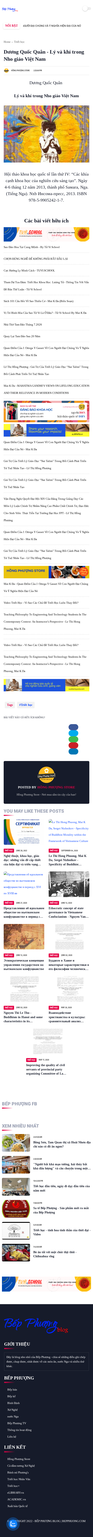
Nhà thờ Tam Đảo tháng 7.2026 (23, 324)
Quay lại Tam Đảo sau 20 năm (22, 336)
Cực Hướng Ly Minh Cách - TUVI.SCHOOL (29, 270)
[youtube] (36, 1528)
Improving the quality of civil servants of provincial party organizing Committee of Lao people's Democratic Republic (45, 1070)
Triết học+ (13, 1486)
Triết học (19, 41)
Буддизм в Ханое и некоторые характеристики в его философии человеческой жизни (69, 965)
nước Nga (13, 1416)
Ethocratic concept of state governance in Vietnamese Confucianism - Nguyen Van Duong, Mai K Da (67, 913)
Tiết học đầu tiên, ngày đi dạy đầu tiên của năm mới (61, 1188)
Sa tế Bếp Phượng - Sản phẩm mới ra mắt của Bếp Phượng (61, 1210)
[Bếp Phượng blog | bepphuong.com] (10, 11)
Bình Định (13, 1403)
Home (7, 41)
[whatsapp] (73, 739)
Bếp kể (11, 1396)
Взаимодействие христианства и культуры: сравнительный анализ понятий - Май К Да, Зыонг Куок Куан (68, 1017)
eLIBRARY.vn (15, 1492)
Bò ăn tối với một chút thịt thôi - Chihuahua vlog (55, 1254)
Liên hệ (11, 1436)
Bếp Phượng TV (16, 1423)
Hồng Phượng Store (18, 1459)
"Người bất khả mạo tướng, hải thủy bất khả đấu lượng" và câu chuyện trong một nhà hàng (60, 1167)
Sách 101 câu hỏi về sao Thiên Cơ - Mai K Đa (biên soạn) (38, 301)
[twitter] (73, 733)
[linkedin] (73, 751)
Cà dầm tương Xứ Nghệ (21, 1465)
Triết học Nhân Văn (18, 1479)
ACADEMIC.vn (16, 1499)
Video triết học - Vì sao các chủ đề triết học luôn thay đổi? (41, 602)
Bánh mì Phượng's (18, 1472)
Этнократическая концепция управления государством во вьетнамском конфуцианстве (24, 965)
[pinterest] (73, 745)
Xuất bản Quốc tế (17, 1506)
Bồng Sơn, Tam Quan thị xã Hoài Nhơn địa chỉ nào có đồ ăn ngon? (62, 1144)
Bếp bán (12, 1389)
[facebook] (73, 727)
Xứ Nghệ (12, 1409)
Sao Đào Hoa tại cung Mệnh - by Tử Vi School (32, 247)
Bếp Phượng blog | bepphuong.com (60, 1521)
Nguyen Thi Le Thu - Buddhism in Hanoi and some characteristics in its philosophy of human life (23, 1017)
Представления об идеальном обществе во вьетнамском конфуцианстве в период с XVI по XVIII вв (24, 913)
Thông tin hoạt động (19, 1430)
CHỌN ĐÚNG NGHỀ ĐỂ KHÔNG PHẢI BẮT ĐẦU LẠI (36, 258)
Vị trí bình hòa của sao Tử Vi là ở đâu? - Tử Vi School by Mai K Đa (45, 312)
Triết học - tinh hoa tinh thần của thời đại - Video (62, 1232)
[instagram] (31, 1528)
